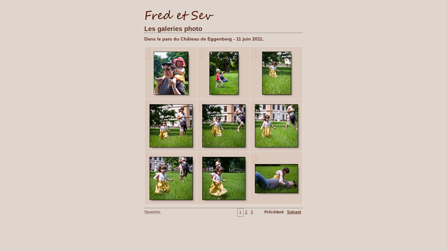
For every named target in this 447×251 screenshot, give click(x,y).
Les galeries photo (173, 28)
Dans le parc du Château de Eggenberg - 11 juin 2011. (204, 39)
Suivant (294, 212)
